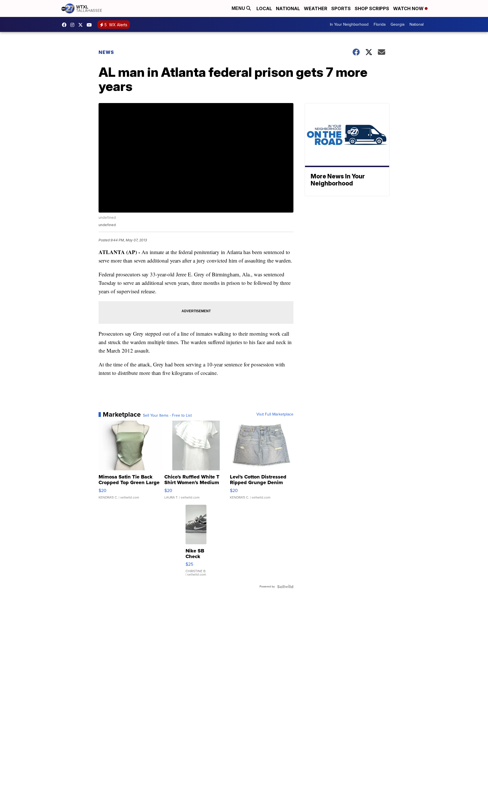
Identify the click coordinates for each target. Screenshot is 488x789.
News (106, 52)
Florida (379, 24)
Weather (315, 8)
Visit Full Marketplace (274, 414)
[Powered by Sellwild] (285, 587)
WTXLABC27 (65, 25)
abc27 (82, 25)
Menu (239, 8)
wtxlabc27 (73, 25)
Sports (341, 8)
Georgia (397, 24)
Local (264, 8)
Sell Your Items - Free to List (167, 416)
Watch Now (409, 8)
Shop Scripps (372, 8)
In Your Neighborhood (349, 24)
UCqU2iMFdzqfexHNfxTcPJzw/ (91, 25)
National (288, 8)
